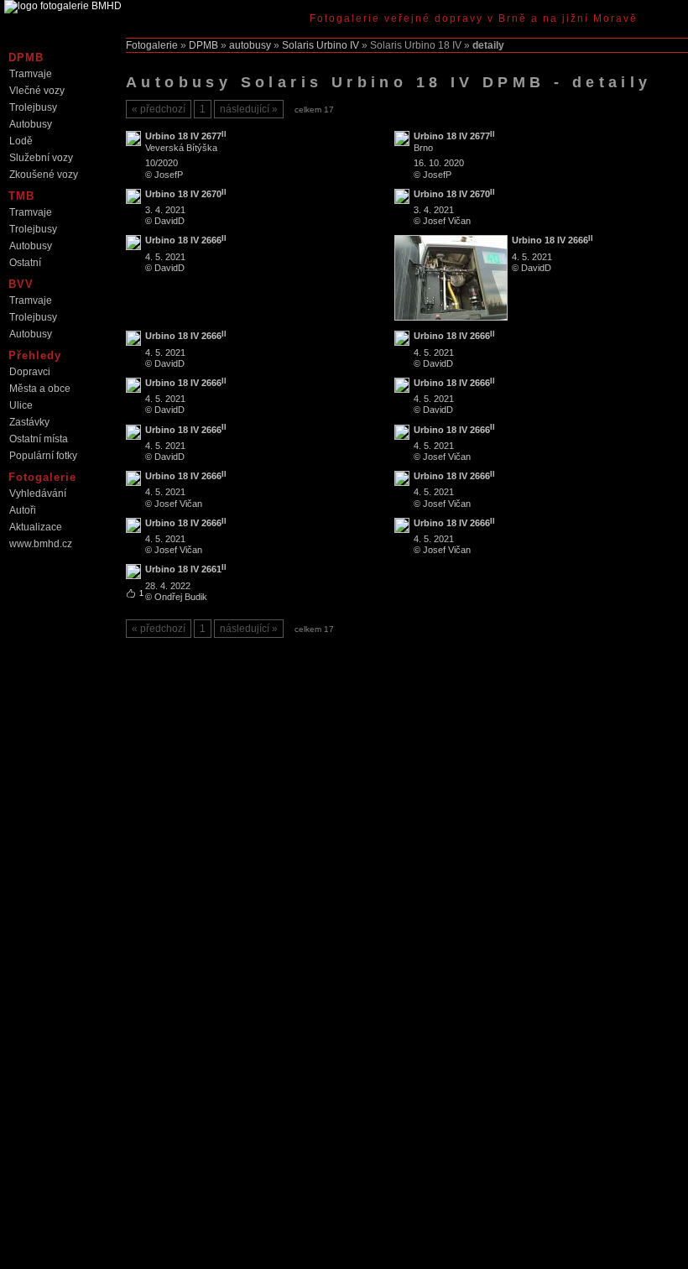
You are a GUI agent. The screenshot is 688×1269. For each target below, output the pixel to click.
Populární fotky (43, 456)
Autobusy (30, 124)
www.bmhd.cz (40, 544)
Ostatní (25, 263)
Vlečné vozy (37, 91)
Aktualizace (35, 527)
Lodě (21, 141)
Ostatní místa (38, 439)
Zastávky (29, 422)
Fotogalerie (152, 45)
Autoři (22, 510)
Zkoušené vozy (43, 174)
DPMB (203, 45)
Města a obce (39, 388)
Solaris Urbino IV (320, 45)
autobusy (250, 45)
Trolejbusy (33, 107)
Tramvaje (30, 74)
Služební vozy (41, 158)
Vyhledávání (37, 493)
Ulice (21, 405)
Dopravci (29, 372)
